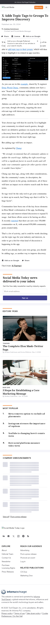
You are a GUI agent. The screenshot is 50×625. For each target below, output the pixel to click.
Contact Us (6, 558)
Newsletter (6, 561)
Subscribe (38, 7)
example (24, 84)
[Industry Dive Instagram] (18, 536)
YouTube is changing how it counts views (26, 434)
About (4, 550)
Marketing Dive (26, 575)
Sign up (25, 298)
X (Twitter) (17, 266)
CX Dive (23, 572)
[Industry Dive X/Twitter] (13, 536)
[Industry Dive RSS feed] (28, 536)
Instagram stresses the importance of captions (26, 425)
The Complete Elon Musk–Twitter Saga (23, 347)
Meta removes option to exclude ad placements (26, 415)
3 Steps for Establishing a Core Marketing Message (21, 392)
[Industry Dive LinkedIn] (3, 536)
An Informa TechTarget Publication (25, 2)
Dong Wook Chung (10, 87)
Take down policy (33, 613)
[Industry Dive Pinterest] (23, 536)
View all (6, 516)
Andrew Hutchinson (11, 29)
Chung (18, 148)
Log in (22, 561)
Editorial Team (7, 554)
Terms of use (19, 613)
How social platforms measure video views (24, 444)
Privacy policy (7, 613)
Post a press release (18, 516)
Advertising (24, 550)
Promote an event (27, 558)
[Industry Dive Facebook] (8, 536)
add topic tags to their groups (20, 49)
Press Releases (8, 572)
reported (14, 220)
